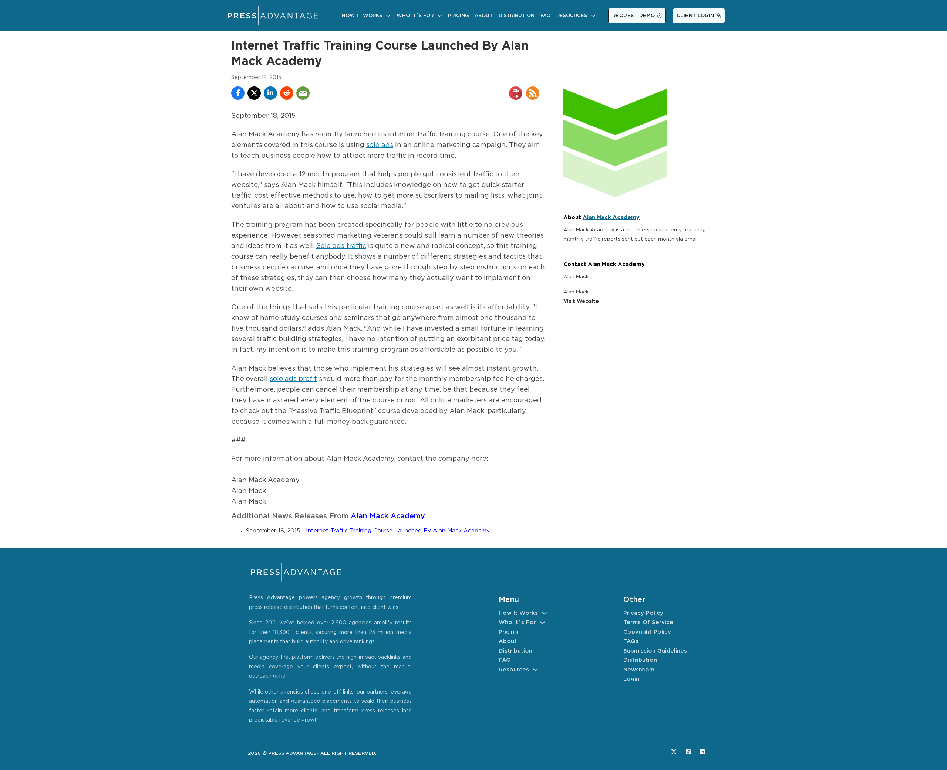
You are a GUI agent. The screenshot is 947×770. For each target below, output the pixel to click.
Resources (571, 16)
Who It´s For (415, 16)
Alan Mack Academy (388, 516)
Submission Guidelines (655, 650)
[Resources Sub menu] (593, 15)
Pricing (458, 16)
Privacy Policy (643, 613)
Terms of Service (648, 622)
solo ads (379, 145)
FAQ (545, 16)
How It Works (362, 16)
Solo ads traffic (341, 246)
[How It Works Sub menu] (388, 15)
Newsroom (638, 669)
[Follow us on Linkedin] (702, 751)
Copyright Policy (647, 632)
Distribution (517, 16)
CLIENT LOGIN (695, 16)
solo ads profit (293, 379)
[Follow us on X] (674, 751)
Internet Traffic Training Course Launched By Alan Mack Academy (398, 530)
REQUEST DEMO (633, 16)
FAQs (630, 641)
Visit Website (581, 301)
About (484, 16)
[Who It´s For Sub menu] (439, 15)
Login (631, 679)
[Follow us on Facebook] (688, 751)
